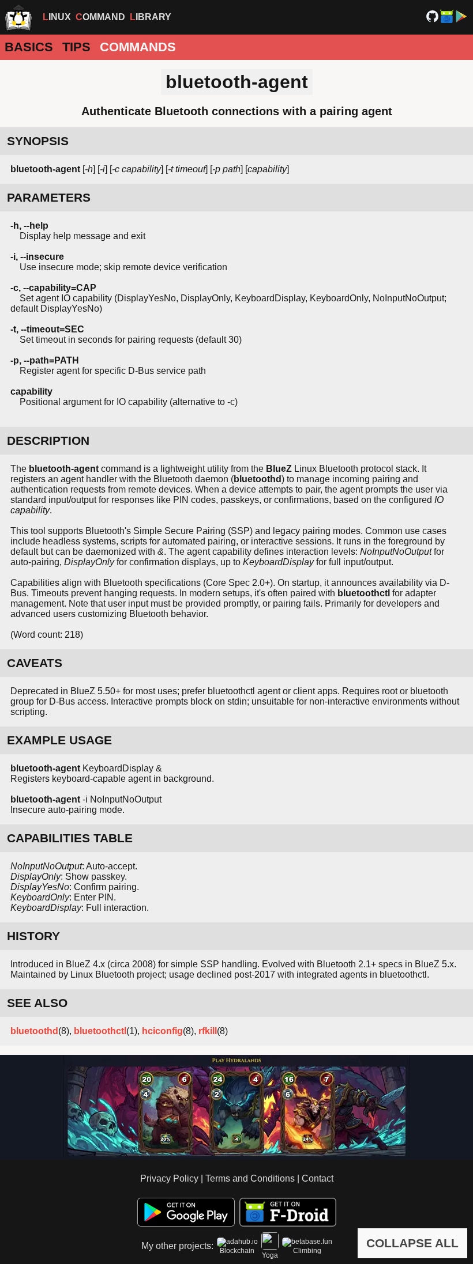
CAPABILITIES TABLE (70, 838)
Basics (29, 47)
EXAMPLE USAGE (59, 740)
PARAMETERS (49, 197)
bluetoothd (34, 1031)
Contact (317, 1178)
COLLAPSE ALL (412, 1243)
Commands (138, 47)
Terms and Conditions (250, 1178)
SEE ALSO (37, 1002)
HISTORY (33, 936)
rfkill (207, 1031)
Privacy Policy (169, 1178)
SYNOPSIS (38, 140)
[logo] (18, 17)
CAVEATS (34, 662)
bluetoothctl (100, 1031)
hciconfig (162, 1031)
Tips (76, 47)
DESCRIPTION (48, 440)
